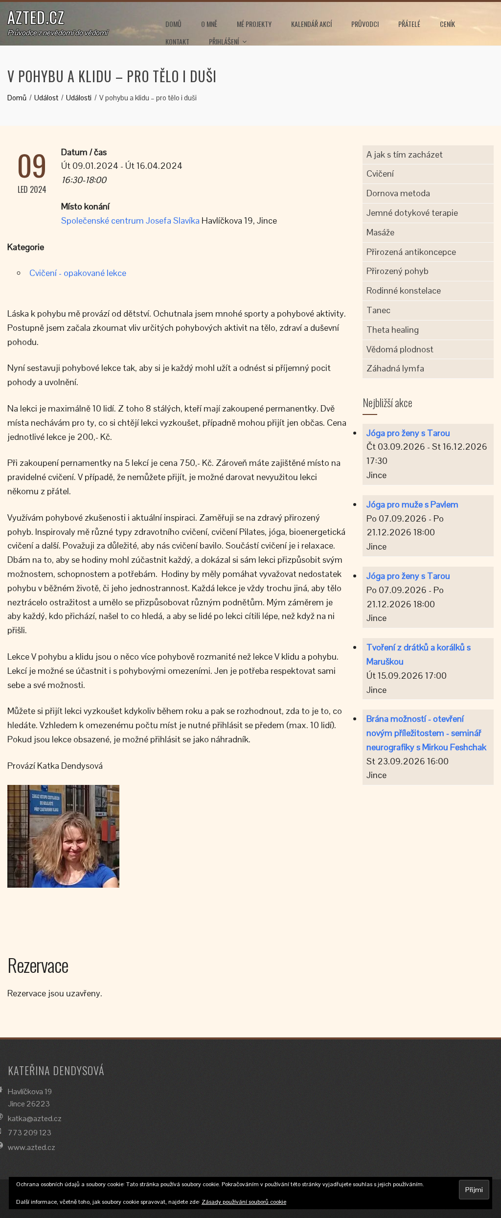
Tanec (378, 310)
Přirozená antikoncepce (411, 251)
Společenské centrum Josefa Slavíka (130, 220)
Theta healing (392, 329)
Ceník (447, 24)
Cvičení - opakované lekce (77, 272)
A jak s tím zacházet (404, 154)
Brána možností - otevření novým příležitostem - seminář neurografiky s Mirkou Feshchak (426, 733)
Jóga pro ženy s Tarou (408, 432)
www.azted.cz (31, 1147)
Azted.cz (36, 16)
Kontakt (177, 41)
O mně (209, 24)
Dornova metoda (398, 193)
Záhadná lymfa (395, 368)
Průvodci (365, 24)
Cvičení (380, 173)
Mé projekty (254, 24)
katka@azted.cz (35, 1118)
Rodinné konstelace (403, 290)
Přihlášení (224, 41)
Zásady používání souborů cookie (244, 1202)
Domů (173, 24)
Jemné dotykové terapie (412, 212)
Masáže (380, 232)
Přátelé (409, 24)
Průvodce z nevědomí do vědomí (57, 32)
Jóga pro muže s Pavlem (412, 504)
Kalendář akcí (311, 24)
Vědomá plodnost (399, 349)
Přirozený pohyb (397, 270)
